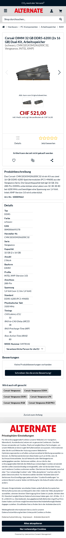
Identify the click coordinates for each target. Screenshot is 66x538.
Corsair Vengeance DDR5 (15, 396)
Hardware (12, 27)
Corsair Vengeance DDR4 (35, 390)
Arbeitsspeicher (48, 27)
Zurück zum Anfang (33, 414)
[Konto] (51, 11)
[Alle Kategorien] (5, 10)
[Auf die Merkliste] (14, 160)
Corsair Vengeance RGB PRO (41, 403)
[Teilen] (51, 160)
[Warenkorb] (60, 11)
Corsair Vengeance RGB (14, 403)
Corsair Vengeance (12, 390)
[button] (6, 72)
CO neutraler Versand (33, 3)
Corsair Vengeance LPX (40, 396)
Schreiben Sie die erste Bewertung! (33, 372)
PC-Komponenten (29, 27)
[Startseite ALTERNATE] (28, 10)
